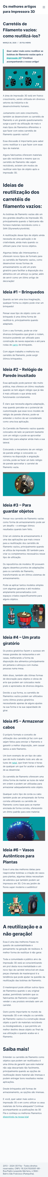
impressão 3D (14, 58)
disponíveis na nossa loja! (16, 1116)
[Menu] (44, 7)
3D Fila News (25, 43)
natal (14, 762)
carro (15, 344)
